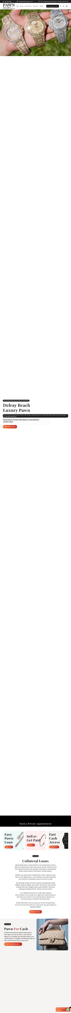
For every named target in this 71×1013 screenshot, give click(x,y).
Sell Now (30, 845)
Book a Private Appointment (35, 823)
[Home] (9, 6)
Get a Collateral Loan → (13, 944)
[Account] (63, 6)
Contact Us (54, 847)
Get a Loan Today (9, 427)
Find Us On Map (35, 912)
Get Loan (9, 847)
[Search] (60, 6)
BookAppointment (52, 6)
